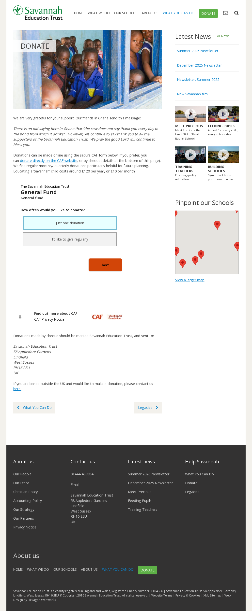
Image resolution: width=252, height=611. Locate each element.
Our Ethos (21, 483)
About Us (150, 13)
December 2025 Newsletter (199, 65)
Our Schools (126, 13)
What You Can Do (178, 13)
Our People (22, 474)
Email (75, 484)
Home (78, 13)
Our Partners (23, 518)
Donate (208, 13)
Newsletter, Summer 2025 (198, 79)
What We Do (99, 13)
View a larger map (190, 280)
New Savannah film (192, 94)
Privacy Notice (24, 527)
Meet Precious (139, 491)
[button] (217, 225)
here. (17, 388)
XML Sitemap (212, 595)
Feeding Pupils (140, 500)
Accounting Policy (27, 500)
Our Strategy (23, 509)
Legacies (145, 407)
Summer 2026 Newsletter (197, 50)
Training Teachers (142, 509)
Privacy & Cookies (187, 595)
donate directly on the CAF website (48, 160)
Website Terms (161, 595)
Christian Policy (25, 491)
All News (223, 36)
